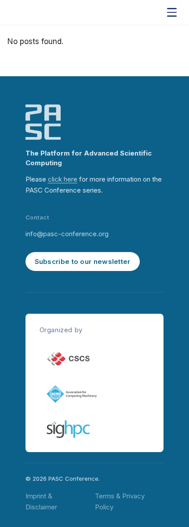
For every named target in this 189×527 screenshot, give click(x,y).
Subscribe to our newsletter (83, 261)
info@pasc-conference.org (67, 234)
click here (62, 179)
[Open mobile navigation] (172, 12)
